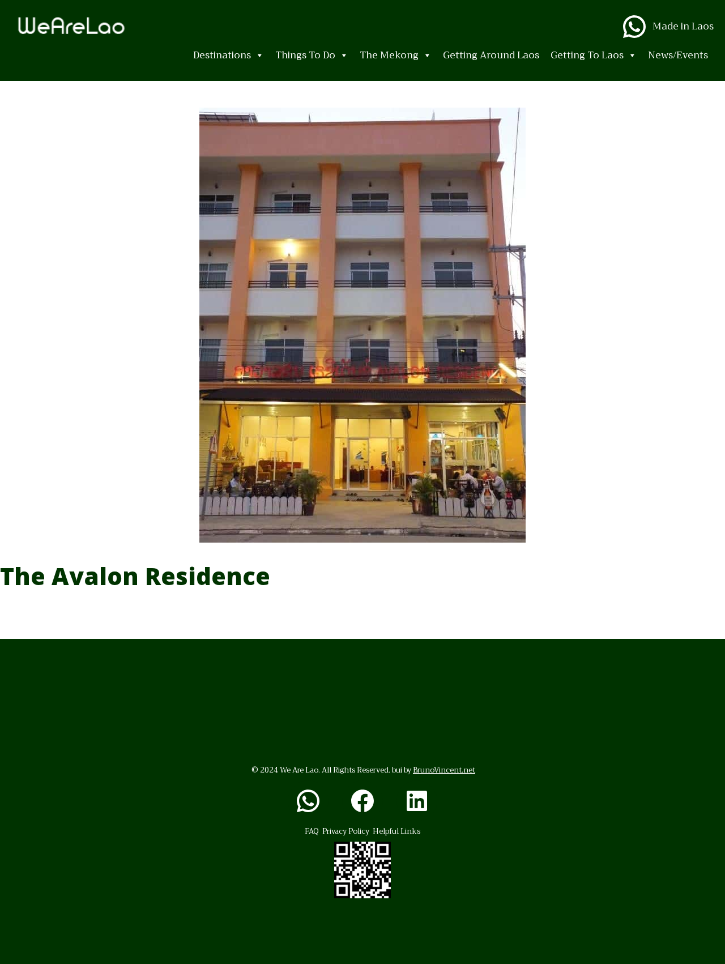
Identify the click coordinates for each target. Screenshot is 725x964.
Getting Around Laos (491, 55)
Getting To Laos (587, 55)
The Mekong (389, 55)
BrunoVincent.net (444, 770)
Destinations (222, 55)
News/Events (678, 55)
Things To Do (305, 55)
